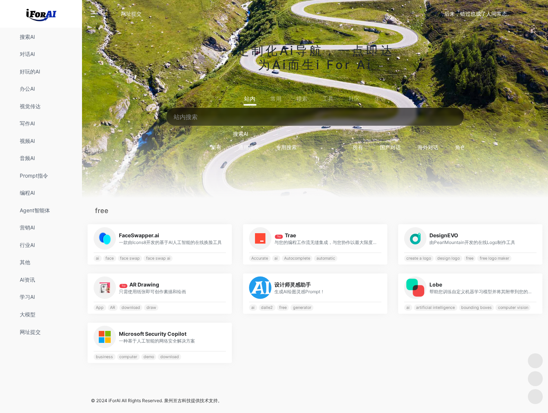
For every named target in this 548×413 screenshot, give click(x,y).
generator (302, 307)
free (469, 258)
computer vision (513, 307)
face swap (130, 258)
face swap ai (158, 258)
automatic (325, 258)
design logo (448, 258)
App (100, 307)
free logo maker (494, 258)
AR (112, 307)
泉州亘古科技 (177, 400)
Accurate (259, 258)
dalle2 (267, 307)
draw (151, 307)
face (109, 258)
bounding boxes (476, 307)
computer (128, 356)
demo (149, 356)
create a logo (419, 258)
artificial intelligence (435, 307)
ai (97, 258)
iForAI (114, 400)
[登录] (524, 14)
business (104, 356)
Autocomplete (297, 258)
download (131, 307)
